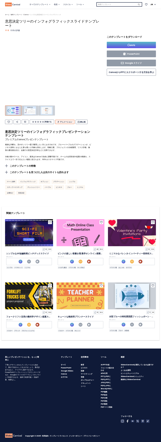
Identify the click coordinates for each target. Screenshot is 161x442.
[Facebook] (127, 421)
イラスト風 (72, 267)
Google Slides (67, 371)
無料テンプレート (16, 15)
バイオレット (18, 267)
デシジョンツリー (33, 187)
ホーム (7, 15)
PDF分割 (104, 398)
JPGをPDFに (106, 382)
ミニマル (80, 187)
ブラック (17, 331)
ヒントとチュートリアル (130, 373)
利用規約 (45, 436)
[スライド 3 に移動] (46, 111)
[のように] (8, 122)
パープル (48, 187)
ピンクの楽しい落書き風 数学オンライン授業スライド (83, 253)
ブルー (69, 187)
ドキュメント (86, 383)
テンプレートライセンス (59, 436)
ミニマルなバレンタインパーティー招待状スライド (133, 253)
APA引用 (104, 373)
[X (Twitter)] (137, 421)
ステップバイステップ (14, 187)
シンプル (72, 181)
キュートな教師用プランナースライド (76, 316)
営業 (82, 377)
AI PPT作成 (105, 365)
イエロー (9, 331)
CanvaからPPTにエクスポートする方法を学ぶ (131, 72)
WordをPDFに (106, 388)
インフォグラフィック (28, 181)
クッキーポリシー (76, 436)
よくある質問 (126, 370)
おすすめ (64, 377)
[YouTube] (132, 421)
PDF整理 (104, 404)
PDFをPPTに (106, 379)
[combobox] (119, 4)
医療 (82, 371)
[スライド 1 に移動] (13, 111)
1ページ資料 (11, 181)
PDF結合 (104, 395)
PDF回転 (104, 401)
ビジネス (59, 187)
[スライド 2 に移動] (30, 111)
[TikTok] (147, 421)
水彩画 (127, 331)
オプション (44, 181)
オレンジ (77, 331)
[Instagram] (122, 421)
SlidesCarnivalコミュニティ (132, 376)
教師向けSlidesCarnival (130, 379)
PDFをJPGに (106, 385)
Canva (26, 15)
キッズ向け (81, 267)
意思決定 (21, 193)
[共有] (17, 122)
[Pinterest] (142, 421)
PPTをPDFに (106, 376)
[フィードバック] (25, 122)
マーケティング (86, 374)
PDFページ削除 (106, 407)
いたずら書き (62, 267)
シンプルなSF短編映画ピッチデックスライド (27, 253)
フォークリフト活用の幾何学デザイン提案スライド (30, 316)
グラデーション (58, 181)
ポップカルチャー (87, 380)
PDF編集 (104, 392)
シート (83, 386)
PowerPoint (66, 368)
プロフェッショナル (28, 331)
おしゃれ (121, 267)
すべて (63, 365)
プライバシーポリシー (91, 436)
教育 (82, 365)
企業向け (10, 193)
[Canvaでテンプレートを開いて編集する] (131, 45)
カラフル (129, 267)
